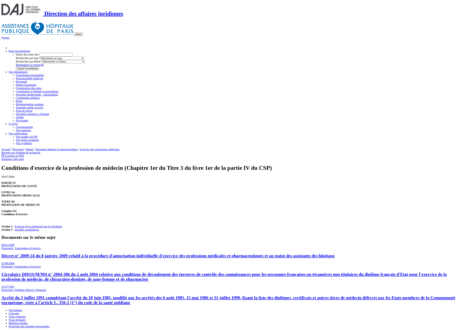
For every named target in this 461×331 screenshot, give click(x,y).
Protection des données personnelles (29, 326)
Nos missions (23, 130)
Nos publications (18, 133)
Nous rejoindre (17, 319)
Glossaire (14, 313)
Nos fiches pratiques (27, 140)
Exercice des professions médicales (100, 149)
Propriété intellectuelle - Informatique (37, 94)
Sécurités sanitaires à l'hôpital (32, 114)
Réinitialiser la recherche (30, 64)
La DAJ (13, 123)
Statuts (29, 149)
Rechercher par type (27, 58)
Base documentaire (19, 51)
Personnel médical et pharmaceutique (56, 149)
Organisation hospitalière (30, 75)
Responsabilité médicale (29, 78)
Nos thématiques (18, 71)
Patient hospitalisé (26, 84)
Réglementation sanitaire (30, 104)
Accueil (5, 149)
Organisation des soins (28, 88)
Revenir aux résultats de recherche (20, 152)
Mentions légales (18, 323)
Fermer (5, 37)
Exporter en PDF (14, 155)
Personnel (21, 81)
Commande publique (28, 97)
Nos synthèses (24, 143)
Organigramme (24, 127)
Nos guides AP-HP (27, 136)
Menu (78, 34)
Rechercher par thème (28, 61)
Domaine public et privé (29, 107)
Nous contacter (17, 316)
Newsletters (15, 310)
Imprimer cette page (12, 159)
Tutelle (20, 117)
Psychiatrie (22, 120)
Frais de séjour (24, 110)
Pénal (19, 101)
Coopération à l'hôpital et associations (37, 91)
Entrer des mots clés (27, 54)
